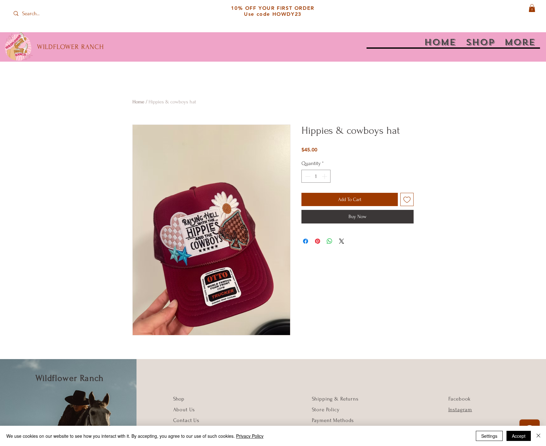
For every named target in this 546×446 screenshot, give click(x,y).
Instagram (460, 409)
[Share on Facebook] (305, 241)
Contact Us (186, 420)
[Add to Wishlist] (407, 199)
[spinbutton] (316, 176)
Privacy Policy (250, 436)
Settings (489, 436)
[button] (532, 8)
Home (138, 102)
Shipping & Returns (335, 399)
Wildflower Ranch (69, 378)
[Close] (538, 436)
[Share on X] (341, 241)
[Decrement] (307, 176)
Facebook (459, 399)
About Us (185, 409)
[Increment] (325, 176)
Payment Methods (333, 420)
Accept (518, 436)
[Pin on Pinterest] (317, 241)
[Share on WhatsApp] (329, 241)
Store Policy (326, 409)
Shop (178, 399)
